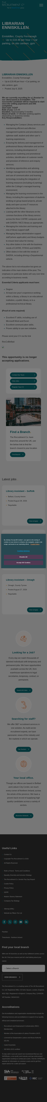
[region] (23, 551)
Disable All (23, 557)
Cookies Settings (23, 551)
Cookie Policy (34, 544)
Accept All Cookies (23, 562)
